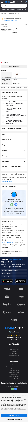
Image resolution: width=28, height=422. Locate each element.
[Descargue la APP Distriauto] (7, 281)
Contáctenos (14, 368)
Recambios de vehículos (8, 9)
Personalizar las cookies (14, 419)
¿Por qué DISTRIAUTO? (14, 349)
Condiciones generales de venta (14, 366)
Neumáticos (20, 9)
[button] (18, 2)
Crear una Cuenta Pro (14, 353)
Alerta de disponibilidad (14, 66)
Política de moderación (14, 378)
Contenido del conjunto (8, 88)
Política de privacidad (14, 376)
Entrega (14, 351)
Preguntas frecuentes (14, 355)
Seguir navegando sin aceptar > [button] (19, 395)
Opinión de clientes (14, 372)
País (14, 347)
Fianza (14, 357)
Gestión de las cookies (14, 370)
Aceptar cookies (14, 415)
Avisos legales (14, 374)
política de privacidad (8, 242)
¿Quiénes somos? (14, 364)
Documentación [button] (7, 181)
